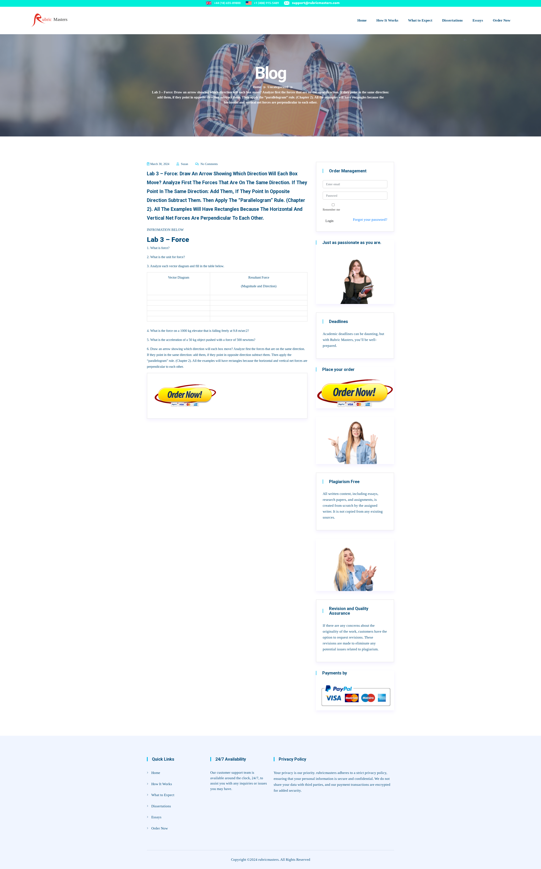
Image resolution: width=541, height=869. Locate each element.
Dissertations (452, 20)
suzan (184, 164)
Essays (478, 20)
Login (329, 221)
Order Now (501, 20)
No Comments (209, 164)
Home (362, 20)
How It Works (387, 20)
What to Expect (420, 20)
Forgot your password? (370, 220)
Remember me (331, 209)
